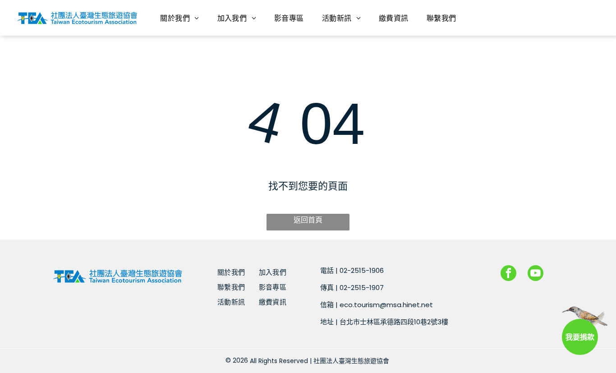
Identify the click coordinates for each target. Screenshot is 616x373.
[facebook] (508, 274)
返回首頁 (308, 220)
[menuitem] (179, 17)
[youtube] (535, 274)
